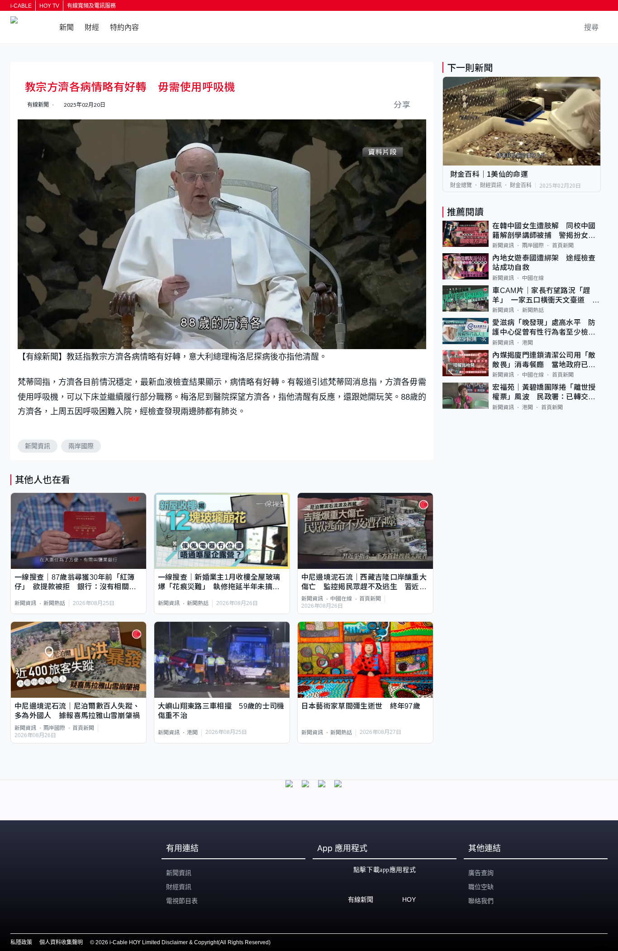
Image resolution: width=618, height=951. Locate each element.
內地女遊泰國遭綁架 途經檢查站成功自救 (543, 262)
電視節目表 (182, 901)
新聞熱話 (54, 603)
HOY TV (49, 6)
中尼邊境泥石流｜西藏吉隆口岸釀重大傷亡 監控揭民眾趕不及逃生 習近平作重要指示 (364, 582)
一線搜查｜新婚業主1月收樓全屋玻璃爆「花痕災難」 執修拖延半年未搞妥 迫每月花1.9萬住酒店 (222, 582)
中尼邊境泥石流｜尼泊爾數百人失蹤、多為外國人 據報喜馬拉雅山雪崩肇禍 (77, 710)
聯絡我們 (481, 901)
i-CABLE (21, 6)
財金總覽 (461, 185)
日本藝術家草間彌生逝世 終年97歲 (360, 706)
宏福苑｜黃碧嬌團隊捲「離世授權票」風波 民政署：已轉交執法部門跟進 (543, 392)
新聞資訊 (37, 446)
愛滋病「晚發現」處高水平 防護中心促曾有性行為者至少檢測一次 (543, 328)
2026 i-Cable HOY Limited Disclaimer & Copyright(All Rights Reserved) (183, 942)
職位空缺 (481, 887)
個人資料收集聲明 (61, 942)
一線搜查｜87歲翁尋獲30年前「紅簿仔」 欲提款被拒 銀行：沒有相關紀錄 (75, 582)
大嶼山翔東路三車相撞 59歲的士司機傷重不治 (221, 710)
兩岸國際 (81, 446)
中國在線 (341, 599)
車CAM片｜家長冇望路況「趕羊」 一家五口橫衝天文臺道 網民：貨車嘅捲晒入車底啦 (545, 295)
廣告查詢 (481, 873)
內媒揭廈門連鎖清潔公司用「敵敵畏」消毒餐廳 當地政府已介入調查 (543, 360)
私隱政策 (21, 942)
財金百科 (521, 185)
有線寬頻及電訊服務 (91, 6)
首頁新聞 (370, 599)
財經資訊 (491, 185)
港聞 (192, 732)
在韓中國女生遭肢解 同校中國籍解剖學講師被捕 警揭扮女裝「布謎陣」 (543, 231)
